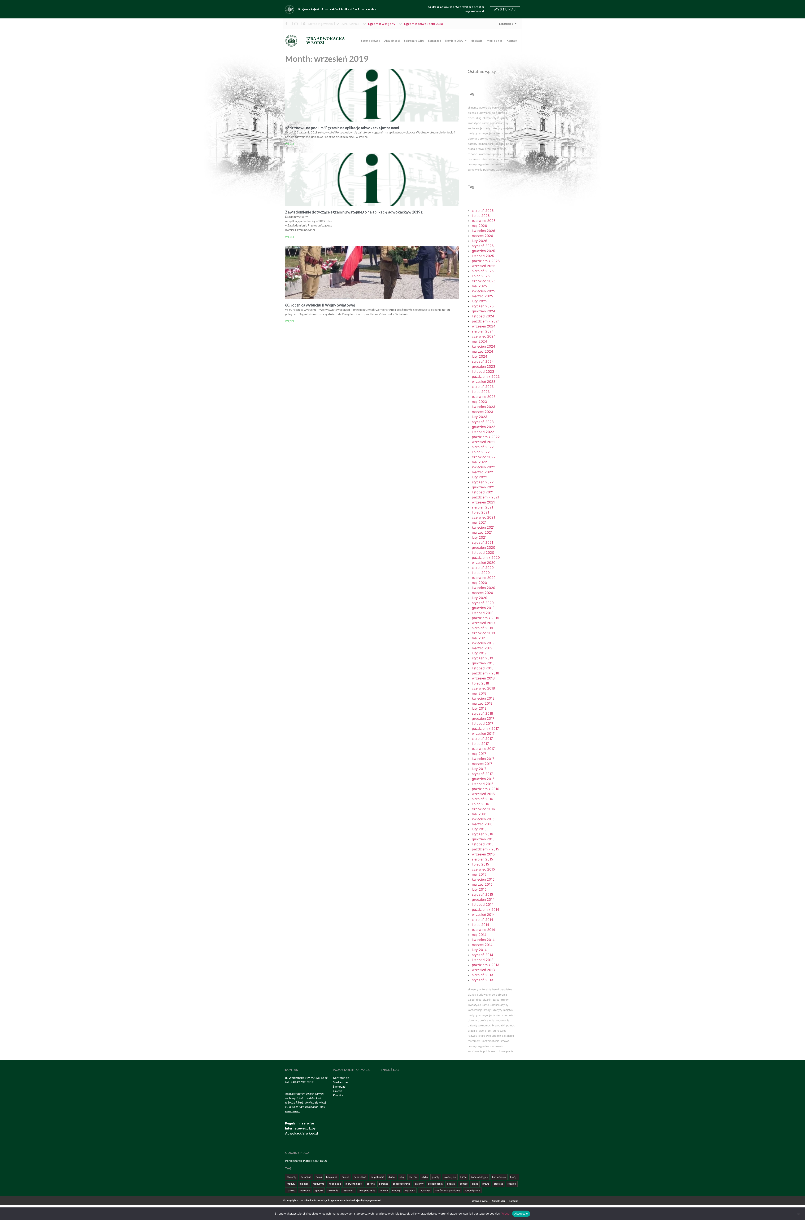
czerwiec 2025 (484, 281)
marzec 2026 (482, 236)
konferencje (475, 128)
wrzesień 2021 (483, 502)
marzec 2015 (482, 884)
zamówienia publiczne (481, 169)
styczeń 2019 (482, 658)
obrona (472, 138)
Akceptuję (521, 1213)
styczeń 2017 (482, 774)
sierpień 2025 (483, 271)
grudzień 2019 (483, 608)
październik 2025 (486, 261)
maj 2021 (479, 522)
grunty (504, 118)
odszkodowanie (499, 138)
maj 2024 (479, 341)
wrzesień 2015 (483, 854)
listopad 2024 (483, 316)
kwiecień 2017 (483, 759)
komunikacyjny (499, 123)
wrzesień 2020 (483, 562)
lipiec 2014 (480, 924)
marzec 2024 (482, 351)
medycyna (474, 133)
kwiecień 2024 (483, 346)
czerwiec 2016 (483, 809)
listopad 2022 (483, 432)
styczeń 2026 (483, 246)
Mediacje (476, 40)
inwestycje (474, 123)
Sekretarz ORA (414, 40)
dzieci (471, 118)
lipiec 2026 (481, 215)
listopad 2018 (482, 668)
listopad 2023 (483, 371)
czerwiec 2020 (484, 578)
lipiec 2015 (480, 864)
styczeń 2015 (482, 894)
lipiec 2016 (480, 804)
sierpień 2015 (482, 859)
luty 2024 (479, 356)
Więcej (289, 143)
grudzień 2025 (483, 251)
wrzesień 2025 (483, 266)
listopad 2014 (482, 904)
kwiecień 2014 (483, 940)
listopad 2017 (482, 723)
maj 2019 (479, 638)
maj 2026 (479, 226)
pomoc (510, 143)
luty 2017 (479, 769)
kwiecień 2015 (483, 879)
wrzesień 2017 (483, 733)
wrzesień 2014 (483, 914)
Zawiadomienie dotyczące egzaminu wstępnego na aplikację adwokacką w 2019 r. (354, 212)
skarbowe (484, 154)
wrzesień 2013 (483, 970)
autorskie (485, 107)
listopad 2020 (483, 552)
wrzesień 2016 (483, 794)
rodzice (501, 148)
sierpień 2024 (483, 331)
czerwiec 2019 (483, 633)
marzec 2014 (482, 945)
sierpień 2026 (483, 210)
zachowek (496, 164)
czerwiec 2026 (484, 221)
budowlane (484, 112)
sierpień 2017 (482, 738)
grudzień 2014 (483, 899)
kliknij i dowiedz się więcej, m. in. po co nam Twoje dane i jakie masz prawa (305, 1107)
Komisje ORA (454, 40)
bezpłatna (506, 107)
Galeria (337, 1091)
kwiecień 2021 (483, 527)
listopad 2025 (483, 256)
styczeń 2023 (483, 422)
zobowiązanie (504, 169)
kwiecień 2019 (483, 643)
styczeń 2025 (483, 306)
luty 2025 (479, 301)
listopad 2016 (482, 784)
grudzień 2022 (483, 427)
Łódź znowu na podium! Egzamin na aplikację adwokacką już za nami (342, 127)
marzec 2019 (482, 648)
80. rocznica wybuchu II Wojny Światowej (320, 305)
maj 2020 (479, 583)
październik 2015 (485, 849)
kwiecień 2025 (483, 291)
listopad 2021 (482, 492)
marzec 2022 (482, 472)
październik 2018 (485, 673)
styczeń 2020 (483, 603)
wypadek (483, 164)
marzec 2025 (482, 296)
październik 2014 (485, 909)
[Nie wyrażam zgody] (798, 1213)
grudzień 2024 (483, 311)
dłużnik (487, 118)
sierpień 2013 (482, 975)
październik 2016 (485, 789)
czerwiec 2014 (483, 930)
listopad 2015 (482, 844)
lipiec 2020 (481, 573)
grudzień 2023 (483, 366)
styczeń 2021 (482, 542)
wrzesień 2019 (483, 623)
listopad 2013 (482, 960)
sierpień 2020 (483, 567)
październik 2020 (486, 557)
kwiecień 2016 (483, 819)
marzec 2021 (482, 532)
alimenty (473, 107)
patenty (472, 143)
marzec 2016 (482, 824)
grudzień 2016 (483, 779)
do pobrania (499, 112)
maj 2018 (479, 693)
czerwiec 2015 (483, 869)
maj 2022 (479, 462)
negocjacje (488, 133)
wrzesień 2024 (483, 326)
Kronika (338, 1095)
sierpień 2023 (483, 386)
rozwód (472, 154)
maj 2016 (479, 814)
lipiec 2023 (481, 391)
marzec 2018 (482, 703)
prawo (480, 148)
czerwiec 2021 (483, 517)
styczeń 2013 (482, 980)
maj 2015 (479, 874)
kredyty (497, 128)
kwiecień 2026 (483, 231)
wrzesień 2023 (483, 381)
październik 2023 (486, 376)
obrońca (483, 138)
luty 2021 (479, 537)
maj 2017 (479, 754)
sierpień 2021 (482, 507)
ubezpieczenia (490, 159)
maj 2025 (479, 286)
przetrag (490, 148)
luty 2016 (479, 829)
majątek (508, 128)
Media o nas (494, 40)
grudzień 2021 (483, 487)
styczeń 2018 (482, 713)
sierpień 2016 (482, 799)
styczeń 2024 (483, 361)
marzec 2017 (482, 764)
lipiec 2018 (480, 683)
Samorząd (434, 40)
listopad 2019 (482, 613)
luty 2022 (479, 477)
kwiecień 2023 (483, 407)
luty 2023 (479, 417)
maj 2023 (479, 402)
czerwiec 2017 (483, 748)
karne (485, 123)
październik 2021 (485, 497)
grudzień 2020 (483, 547)
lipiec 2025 (481, 276)
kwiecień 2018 (483, 698)
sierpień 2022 (483, 447)
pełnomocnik (486, 143)
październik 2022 (486, 437)
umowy (472, 164)
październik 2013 (485, 965)
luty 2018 (479, 708)
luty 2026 (479, 241)
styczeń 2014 (482, 955)
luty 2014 (479, 950)
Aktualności (392, 40)
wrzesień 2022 (483, 442)
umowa (504, 159)
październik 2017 (485, 728)
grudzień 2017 (483, 718)
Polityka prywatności (369, 1200)
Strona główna (370, 40)
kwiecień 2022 (483, 467)
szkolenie (508, 154)
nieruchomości (505, 133)
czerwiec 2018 (483, 688)
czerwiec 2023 (484, 397)
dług (479, 118)
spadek (496, 154)
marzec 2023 (482, 412)
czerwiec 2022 (484, 457)
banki (495, 107)
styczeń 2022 (483, 482)
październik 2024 (486, 321)
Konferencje (341, 1077)
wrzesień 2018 (483, 678)
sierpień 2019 (482, 628)
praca (471, 148)
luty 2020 (479, 598)
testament (474, 159)
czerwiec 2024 (484, 336)
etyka (495, 118)
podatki (500, 143)
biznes (472, 112)
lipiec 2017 (480, 743)
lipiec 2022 (481, 452)
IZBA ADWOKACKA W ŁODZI (325, 40)
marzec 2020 (482, 593)
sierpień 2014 (482, 919)
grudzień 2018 (483, 663)
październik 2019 (485, 618)
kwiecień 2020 (483, 588)
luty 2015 (479, 889)
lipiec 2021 (480, 512)
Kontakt (512, 40)
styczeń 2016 (482, 834)
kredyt (487, 128)
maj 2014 (479, 935)
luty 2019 (479, 653)
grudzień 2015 (483, 839)
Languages (506, 23)
